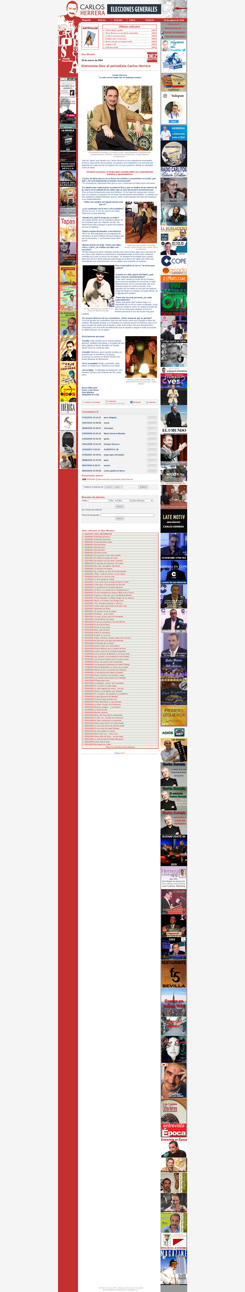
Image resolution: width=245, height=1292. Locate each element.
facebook (137, 402)
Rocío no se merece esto (104, 577)
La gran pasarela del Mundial (106, 696)
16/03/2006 (89, 728)
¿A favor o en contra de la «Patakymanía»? (111, 590)
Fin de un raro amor (102, 627)
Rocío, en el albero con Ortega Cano (109, 600)
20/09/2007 (89, 537)
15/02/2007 (89, 608)
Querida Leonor (100, 553)
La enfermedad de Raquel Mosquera (109, 739)
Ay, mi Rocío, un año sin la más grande (110, 571)
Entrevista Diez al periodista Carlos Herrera (115, 479)
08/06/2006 (89, 694)
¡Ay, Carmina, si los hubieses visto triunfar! (111, 656)
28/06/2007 (89, 563)
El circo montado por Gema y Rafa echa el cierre (114, 592)
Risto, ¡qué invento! (102, 630)
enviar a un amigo (92, 402)
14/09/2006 (89, 656)
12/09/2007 (89, 539)
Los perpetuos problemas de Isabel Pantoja (112, 664)
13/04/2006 (89, 715)
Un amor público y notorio (104, 731)
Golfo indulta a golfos (114, 30)
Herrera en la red (173, 28)
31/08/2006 (89, 662)
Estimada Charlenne (102, 539)
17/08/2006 (89, 667)
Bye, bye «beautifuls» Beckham (107, 566)
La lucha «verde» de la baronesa (107, 704)
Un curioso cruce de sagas (105, 611)
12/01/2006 (89, 744)
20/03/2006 (89, 726)
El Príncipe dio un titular (104, 643)
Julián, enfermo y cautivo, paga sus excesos (112, 638)
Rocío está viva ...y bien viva (106, 734)
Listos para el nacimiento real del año (109, 585)
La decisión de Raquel (103, 569)
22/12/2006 (89, 624)
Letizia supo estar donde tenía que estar (110, 606)
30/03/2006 (89, 720)
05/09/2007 (89, 542)
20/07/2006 (89, 678)
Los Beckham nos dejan (104, 619)
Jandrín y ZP (111, 44)
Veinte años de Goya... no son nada (108, 736)
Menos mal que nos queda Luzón (119, 41)
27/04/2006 (89, 710)
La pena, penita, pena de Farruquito (108, 616)
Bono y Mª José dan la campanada (108, 715)
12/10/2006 (89, 646)
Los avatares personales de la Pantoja (110, 678)
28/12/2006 (89, 622)
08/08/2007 (89, 553)
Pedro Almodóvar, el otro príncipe (108, 702)
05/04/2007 (89, 590)
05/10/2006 (89, 648)
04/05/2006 (89, 707)
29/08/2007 (89, 545)
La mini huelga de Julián (104, 579)
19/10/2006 (89, 643)
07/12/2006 (89, 627)
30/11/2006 (89, 630)
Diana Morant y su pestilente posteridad (122, 33)
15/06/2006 (89, 691)
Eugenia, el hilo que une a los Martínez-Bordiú (113, 595)
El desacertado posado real (105, 699)
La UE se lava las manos (116, 36)
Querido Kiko (99, 550)
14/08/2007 (89, 550)
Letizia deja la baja (102, 742)
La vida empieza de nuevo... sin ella (109, 688)
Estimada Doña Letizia (103, 542)
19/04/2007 (89, 585)
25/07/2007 (89, 558)
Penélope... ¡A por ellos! (104, 614)
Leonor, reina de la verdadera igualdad (110, 651)
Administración (174, 24)
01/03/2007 (89, 603)
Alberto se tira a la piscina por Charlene (110, 670)
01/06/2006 (89, 696)
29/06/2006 (89, 686)
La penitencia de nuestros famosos (108, 587)
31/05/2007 (89, 574)
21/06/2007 (89, 566)
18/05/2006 (89, 702)
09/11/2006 (89, 638)
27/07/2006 (89, 675)
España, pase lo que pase (116, 39)
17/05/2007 (89, 579)
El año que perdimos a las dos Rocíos (109, 622)
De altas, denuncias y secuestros (108, 720)
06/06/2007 (89, 571)
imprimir (152, 402)
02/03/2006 (89, 731)
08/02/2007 (89, 611)
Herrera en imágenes (175, 32)
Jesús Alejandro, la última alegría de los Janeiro (114, 598)
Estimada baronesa (102, 537)
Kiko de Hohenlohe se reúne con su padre (111, 667)
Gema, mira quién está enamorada (108, 662)
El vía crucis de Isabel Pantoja (106, 728)
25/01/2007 (89, 616)
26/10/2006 (89, 640)
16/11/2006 (89, 635)
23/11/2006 (89, 632)
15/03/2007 (89, 598)
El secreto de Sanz (102, 624)
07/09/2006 (89, 659)
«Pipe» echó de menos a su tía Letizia (109, 574)
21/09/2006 (89, 654)
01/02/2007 (89, 614)
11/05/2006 (89, 704)
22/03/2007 (89, 595)
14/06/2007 (89, 569)
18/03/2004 (91, 479)
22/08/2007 (89, 547)
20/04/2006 (89, 712)
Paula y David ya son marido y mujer (109, 675)
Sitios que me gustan (174, 36)
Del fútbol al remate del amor (106, 558)
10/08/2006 (89, 670)
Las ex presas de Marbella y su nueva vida (111, 654)
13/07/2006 (89, 680)
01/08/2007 (89, 555)
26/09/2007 (89, 534)
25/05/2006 (89, 699)
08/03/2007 (89, 600)
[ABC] (154, 30)
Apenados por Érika (102, 608)
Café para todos (112, 47)
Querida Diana (100, 545)
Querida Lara (99, 547)
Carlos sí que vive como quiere (107, 646)
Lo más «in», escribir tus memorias (108, 718)
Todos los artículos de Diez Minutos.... (121, 747)
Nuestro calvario (101, 712)
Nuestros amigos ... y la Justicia (107, 707)
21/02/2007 (89, 606)
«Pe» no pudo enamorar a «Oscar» (108, 603)
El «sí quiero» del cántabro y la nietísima (111, 694)
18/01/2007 (89, 619)
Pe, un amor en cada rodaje (105, 686)
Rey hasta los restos (102, 744)
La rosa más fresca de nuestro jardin (109, 726)
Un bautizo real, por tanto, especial (108, 561)
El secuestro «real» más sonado (107, 555)
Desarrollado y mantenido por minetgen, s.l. (121, 1290)
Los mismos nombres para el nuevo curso (111, 659)
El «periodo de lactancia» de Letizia (108, 563)
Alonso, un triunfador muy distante (108, 691)
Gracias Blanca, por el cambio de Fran (110, 648)
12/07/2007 (89, 561)
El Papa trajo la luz (102, 680)
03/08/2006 (89, 672)
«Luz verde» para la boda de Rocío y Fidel (111, 582)
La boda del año (100, 710)
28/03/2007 (89, 592)
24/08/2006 (89, 664)
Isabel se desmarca (102, 632)
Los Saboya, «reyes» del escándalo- (109, 683)
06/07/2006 (89, 683)
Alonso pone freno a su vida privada (109, 723)
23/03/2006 (89, 723)
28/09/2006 (89, 651)
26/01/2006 (89, 742)
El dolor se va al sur (102, 635)
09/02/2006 (89, 739)
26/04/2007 (89, 582)
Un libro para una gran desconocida (108, 640)
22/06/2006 (89, 688)
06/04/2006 (89, 718)
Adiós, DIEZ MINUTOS (103, 534)
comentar (112, 401)
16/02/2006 (89, 734)
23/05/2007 (89, 577)
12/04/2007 (89, 587)
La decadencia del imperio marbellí (108, 672)
